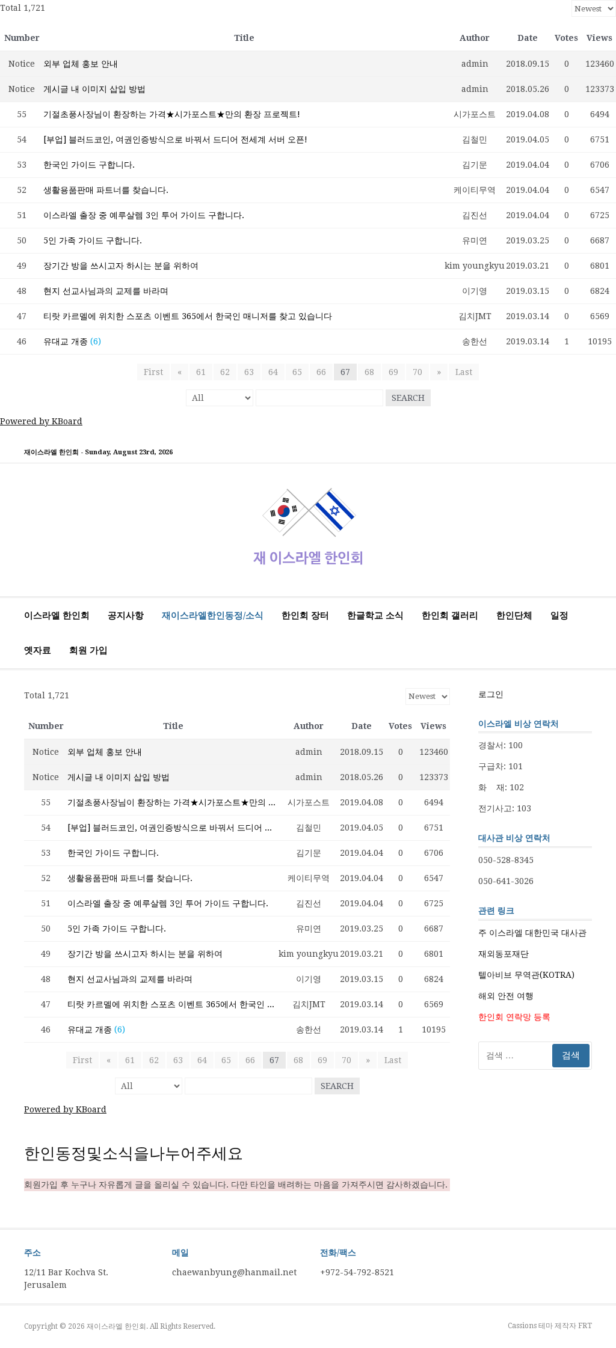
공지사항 (126, 615)
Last (463, 372)
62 (225, 372)
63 (249, 372)
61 (201, 372)
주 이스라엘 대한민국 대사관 (532, 933)
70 (417, 372)
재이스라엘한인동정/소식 (212, 615)
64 (273, 372)
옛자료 (37, 650)
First (153, 372)
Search (408, 398)
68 (369, 372)
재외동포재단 (503, 954)
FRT (585, 1326)
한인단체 (514, 615)
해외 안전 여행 (506, 996)
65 (297, 372)
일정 (559, 615)
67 (345, 372)
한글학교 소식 (375, 615)
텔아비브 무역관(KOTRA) (526, 975)
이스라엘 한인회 (57, 615)
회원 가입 (88, 650)
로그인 (491, 694)
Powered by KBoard (41, 421)
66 (321, 372)
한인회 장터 (305, 615)
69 (393, 372)
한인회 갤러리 (450, 615)
